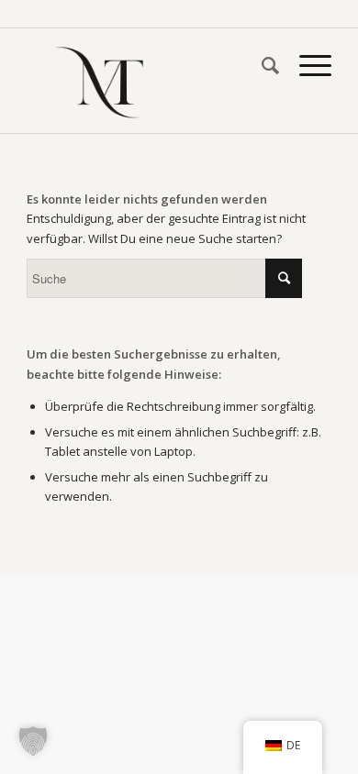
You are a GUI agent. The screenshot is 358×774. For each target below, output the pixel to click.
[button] (33, 741)
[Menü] (306, 65)
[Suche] (261, 65)
